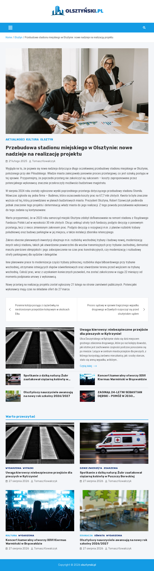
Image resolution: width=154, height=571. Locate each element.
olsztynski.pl (88, 564)
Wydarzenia (13, 468)
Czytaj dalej (86, 365)
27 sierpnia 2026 (19, 481)
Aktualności (15, 139)
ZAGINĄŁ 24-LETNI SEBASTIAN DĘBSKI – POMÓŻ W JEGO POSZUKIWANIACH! (120, 396)
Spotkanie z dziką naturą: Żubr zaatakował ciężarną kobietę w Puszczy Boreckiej (45, 379)
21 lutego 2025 (18, 161)
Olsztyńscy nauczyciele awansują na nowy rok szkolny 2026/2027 (48, 394)
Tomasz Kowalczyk (43, 161)
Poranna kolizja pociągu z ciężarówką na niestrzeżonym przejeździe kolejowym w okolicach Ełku (42, 309)
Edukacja (86, 535)
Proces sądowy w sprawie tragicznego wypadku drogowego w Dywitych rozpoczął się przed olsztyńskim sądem (113, 309)
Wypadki (28, 468)
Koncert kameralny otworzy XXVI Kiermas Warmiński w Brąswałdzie (122, 377)
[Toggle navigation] (10, 27)
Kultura (32, 139)
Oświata (99, 535)
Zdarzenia (111, 468)
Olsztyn (46, 139)
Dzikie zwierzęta (91, 468)
